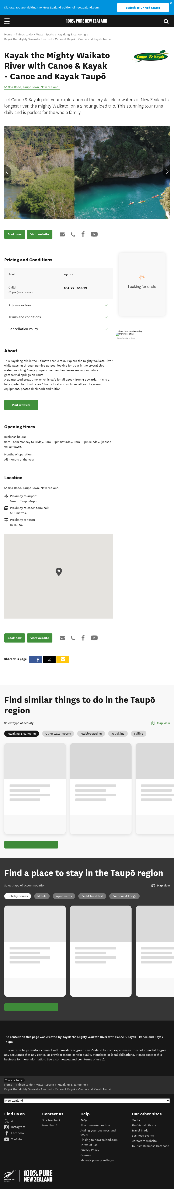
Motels (41, 896)
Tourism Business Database (150, 1146)
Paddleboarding (91, 733)
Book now (15, 234)
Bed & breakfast (92, 896)
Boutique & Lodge (124, 896)
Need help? (50, 1125)
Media (136, 1120)
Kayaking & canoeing (21, 733)
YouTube (16, 1139)
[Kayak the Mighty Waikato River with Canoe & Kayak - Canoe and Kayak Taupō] (151, 56)
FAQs (83, 1120)
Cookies (85, 1155)
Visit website (39, 234)
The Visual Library (144, 1125)
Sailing (138, 733)
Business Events (143, 1135)
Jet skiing (118, 733)
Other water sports (58, 733)
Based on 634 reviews (126, 338)
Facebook (17, 1133)
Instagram (17, 1127)
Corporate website (144, 1141)
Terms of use (89, 1145)
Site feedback (51, 1120)
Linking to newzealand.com (99, 1140)
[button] (7, 21)
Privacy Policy (89, 1150)
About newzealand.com (96, 1125)
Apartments (64, 896)
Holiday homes (17, 896)
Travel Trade (140, 1130)
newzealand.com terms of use (82, 1059)
